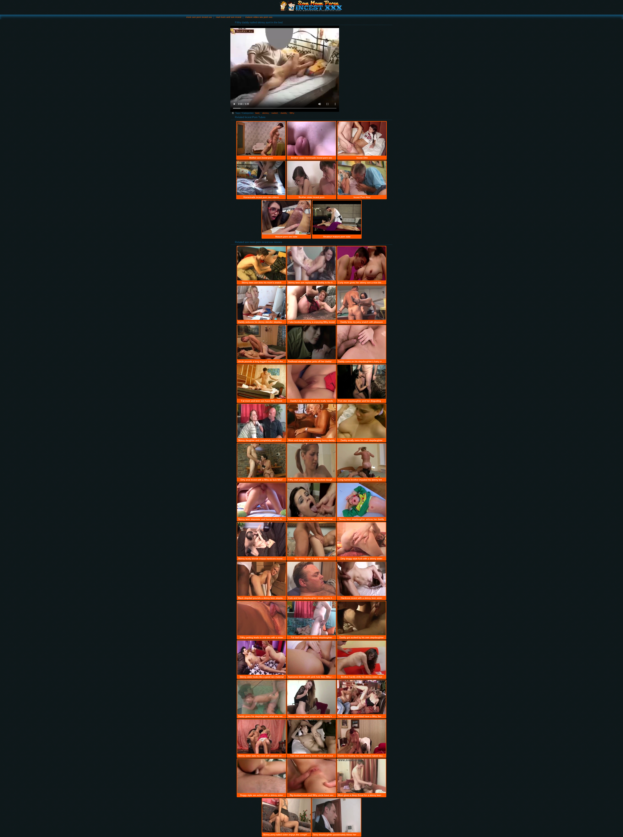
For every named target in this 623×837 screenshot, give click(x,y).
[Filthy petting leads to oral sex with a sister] (261, 618)
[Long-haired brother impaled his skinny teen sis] (361, 460)
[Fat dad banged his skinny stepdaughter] (311, 618)
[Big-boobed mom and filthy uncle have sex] (311, 776)
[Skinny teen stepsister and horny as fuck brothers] (261, 500)
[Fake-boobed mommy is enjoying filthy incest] (311, 303)
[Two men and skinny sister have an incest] (311, 737)
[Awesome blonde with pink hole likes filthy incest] (311, 658)
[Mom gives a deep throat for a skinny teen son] (361, 776)
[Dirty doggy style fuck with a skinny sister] (361, 539)
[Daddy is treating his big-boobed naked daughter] (361, 737)
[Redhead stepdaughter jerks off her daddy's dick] (311, 342)
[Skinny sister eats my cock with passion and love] (261, 737)
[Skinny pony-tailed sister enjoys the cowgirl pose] (286, 815)
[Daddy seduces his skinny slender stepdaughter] (261, 303)
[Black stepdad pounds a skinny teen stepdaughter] (261, 579)
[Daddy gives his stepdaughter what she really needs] (261, 697)
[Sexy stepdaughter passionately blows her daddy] (336, 815)
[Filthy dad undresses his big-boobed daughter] (311, 460)
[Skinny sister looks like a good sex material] (261, 658)
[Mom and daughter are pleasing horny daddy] (311, 421)
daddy (284, 113)
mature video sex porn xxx (258, 17)
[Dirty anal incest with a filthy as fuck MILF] (261, 460)
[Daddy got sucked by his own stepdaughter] (361, 618)
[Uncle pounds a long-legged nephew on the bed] (261, 342)
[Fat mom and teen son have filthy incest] (261, 382)
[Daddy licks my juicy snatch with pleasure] (361, 303)
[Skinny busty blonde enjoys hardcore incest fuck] (261, 539)
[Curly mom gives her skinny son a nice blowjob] (361, 263)
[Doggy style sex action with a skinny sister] (261, 776)
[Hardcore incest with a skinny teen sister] (361, 579)
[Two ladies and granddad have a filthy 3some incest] (361, 697)
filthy (292, 113)
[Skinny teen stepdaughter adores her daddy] (361, 500)
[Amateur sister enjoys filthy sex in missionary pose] (311, 500)
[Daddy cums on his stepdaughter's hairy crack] (361, 342)
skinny (265, 113)
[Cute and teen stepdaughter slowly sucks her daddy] (311, 579)
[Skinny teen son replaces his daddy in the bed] (311, 263)
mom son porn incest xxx (199, 17)
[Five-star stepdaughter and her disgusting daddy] (361, 382)
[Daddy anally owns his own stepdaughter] (361, 421)
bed (257, 113)
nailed (274, 113)
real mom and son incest (228, 17)
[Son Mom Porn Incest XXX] (311, 5)
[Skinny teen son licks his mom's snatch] (261, 263)
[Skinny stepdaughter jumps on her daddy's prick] (311, 697)
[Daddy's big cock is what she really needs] (311, 382)
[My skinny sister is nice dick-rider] (311, 539)
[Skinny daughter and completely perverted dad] (261, 421)
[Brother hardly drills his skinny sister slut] (361, 658)
